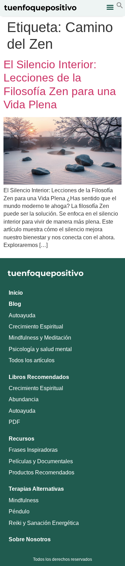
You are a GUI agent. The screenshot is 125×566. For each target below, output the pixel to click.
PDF (14, 422)
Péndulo (19, 511)
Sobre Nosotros (30, 539)
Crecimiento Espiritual (36, 326)
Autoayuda (22, 315)
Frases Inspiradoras (33, 450)
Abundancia (24, 399)
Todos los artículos (32, 360)
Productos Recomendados (41, 472)
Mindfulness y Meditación (40, 338)
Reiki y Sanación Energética (44, 523)
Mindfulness (24, 500)
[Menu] (110, 7)
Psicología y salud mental (40, 349)
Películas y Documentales (41, 461)
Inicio (16, 293)
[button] (119, 7)
